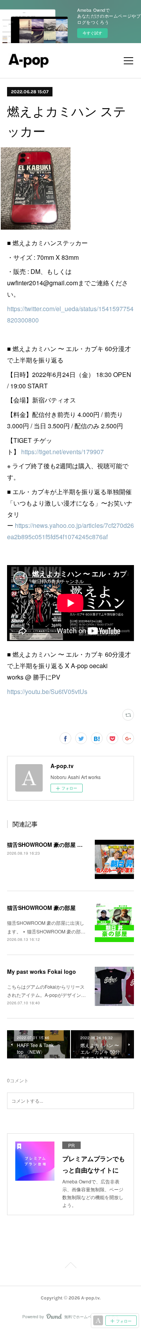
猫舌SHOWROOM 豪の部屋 (41, 907)
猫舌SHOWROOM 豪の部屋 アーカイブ (56, 844)
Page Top (70, 1266)
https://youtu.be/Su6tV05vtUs (47, 691)
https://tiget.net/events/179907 (62, 451)
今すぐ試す (92, 33)
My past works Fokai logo (41, 971)
